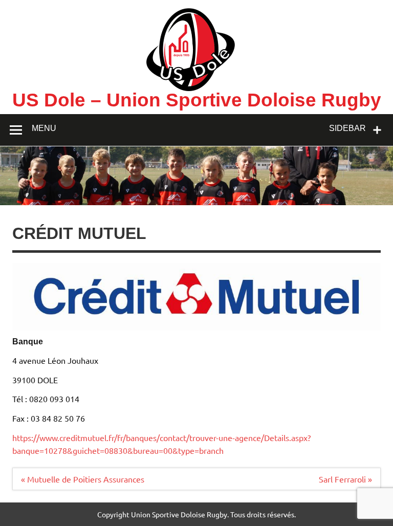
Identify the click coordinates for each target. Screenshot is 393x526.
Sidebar (347, 128)
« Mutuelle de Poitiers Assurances (82, 479)
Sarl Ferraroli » (345, 479)
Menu (44, 128)
